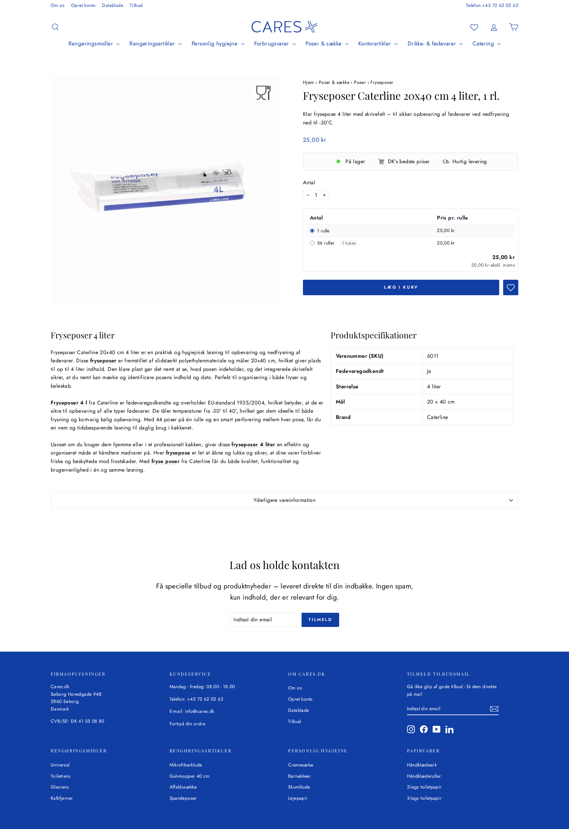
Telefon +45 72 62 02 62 (492, 5)
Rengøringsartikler (153, 43)
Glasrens (60, 787)
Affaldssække (183, 787)
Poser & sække (324, 43)
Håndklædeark (422, 765)
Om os (58, 5)
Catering (484, 43)
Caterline (437, 417)
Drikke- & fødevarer (433, 43)
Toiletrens (60, 776)
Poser (360, 82)
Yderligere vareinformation (284, 500)
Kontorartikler (375, 43)
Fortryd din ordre (187, 723)
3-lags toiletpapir (424, 798)
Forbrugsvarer (272, 43)
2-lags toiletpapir (424, 787)
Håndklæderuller (424, 776)
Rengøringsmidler (91, 43)
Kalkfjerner (62, 798)
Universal (60, 765)
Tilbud (136, 5)
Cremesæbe (300, 765)
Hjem (309, 82)
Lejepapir (298, 798)
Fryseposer (381, 82)
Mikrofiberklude (186, 765)
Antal (309, 182)
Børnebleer (299, 776)
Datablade (112, 5)
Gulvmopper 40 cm (190, 776)
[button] (510, 287)
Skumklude (299, 787)
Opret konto (83, 5)
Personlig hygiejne (215, 43)
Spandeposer (183, 798)
